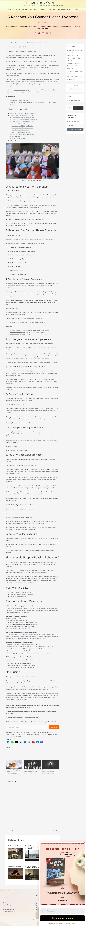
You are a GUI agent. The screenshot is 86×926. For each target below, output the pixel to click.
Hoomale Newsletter (30, 717)
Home (7, 43)
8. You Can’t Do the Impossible (21, 132)
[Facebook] (35, 33)
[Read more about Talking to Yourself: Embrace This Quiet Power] (32, 874)
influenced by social (49, 544)
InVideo (22, 722)
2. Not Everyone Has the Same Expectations (25, 119)
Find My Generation (75, 129)
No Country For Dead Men (15, 846)
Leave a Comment (43, 22)
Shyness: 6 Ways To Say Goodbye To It (21, 594)
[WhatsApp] (50, 33)
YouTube (10, 713)
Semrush (27, 722)
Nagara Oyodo (31, 180)
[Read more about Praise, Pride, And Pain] (15, 873)
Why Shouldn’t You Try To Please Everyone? (23, 113)
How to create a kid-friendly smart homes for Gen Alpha (74, 58)
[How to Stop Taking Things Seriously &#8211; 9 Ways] (14, 764)
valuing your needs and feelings (23, 583)
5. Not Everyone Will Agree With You (22, 126)
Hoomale (8, 705)
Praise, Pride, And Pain (14, 866)
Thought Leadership (9, 911)
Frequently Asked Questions (18, 138)
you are (31, 527)
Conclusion (13, 140)
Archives (75, 86)
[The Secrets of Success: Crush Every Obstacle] (50, 764)
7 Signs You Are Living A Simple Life (20, 592)
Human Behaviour (16, 43)
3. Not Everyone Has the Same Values (23, 122)
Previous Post (10, 831)
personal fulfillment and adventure (39, 358)
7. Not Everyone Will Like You (20, 130)
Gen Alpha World (42, 2)
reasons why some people (21, 90)
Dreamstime (41, 722)
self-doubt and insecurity (38, 65)
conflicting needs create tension (33, 471)
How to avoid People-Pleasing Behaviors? (22, 134)
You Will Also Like (15, 136)
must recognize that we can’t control (19, 570)
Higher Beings (7, 905)
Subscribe (54, 727)
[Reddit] (47, 33)
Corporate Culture (8, 909)
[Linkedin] (43, 33)
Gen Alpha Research (38, 905)
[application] (12, 10)
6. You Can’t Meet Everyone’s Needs (22, 128)
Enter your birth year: (73, 121)
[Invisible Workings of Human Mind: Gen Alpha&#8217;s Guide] (32, 764)
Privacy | (37, 923)
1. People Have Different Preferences (23, 117)
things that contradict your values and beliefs (23, 55)
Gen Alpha (6, 903)
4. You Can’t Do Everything (19, 124)
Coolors (16, 722)
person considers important (30, 373)
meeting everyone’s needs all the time (33, 486)
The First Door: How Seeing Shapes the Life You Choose (31, 847)
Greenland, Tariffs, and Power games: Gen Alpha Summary (74, 66)
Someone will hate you (12, 517)
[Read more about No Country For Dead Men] (15, 853)
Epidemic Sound (51, 722)
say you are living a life (15, 538)
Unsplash (41, 180)
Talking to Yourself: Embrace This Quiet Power (32, 866)
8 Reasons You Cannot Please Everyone (21, 115)
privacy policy (66, 923)
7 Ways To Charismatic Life (18, 596)
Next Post (56, 831)
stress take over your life (29, 211)
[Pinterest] (39, 33)
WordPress (34, 722)
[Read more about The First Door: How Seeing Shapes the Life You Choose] (32, 855)
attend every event (11, 419)
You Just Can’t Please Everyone (19, 100)
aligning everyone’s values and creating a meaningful (30, 387)
